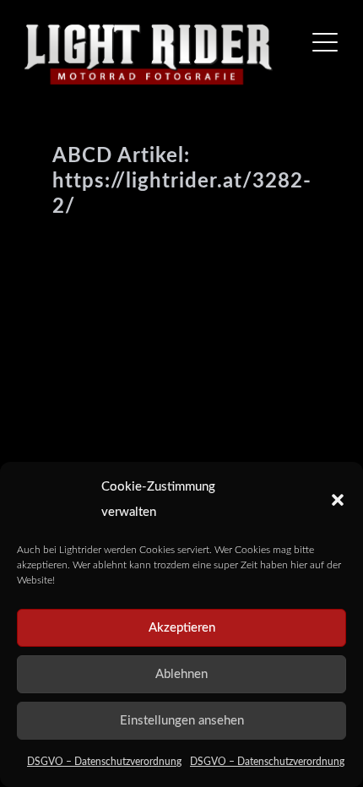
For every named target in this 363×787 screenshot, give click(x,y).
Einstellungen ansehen (182, 720)
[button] (337, 499)
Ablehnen (181, 674)
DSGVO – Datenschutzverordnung (104, 762)
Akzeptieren (182, 627)
